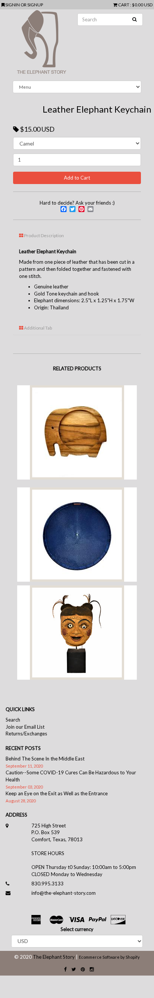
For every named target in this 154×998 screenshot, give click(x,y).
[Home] (77, 44)
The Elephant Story (54, 957)
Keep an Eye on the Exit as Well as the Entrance (57, 793)
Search (13, 720)
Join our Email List (25, 727)
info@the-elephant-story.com (63, 893)
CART (123, 4)
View (76, 441)
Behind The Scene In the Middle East (45, 759)
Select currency (77, 929)
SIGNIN (13, 4)
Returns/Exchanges (26, 734)
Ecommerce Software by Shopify (109, 957)
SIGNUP (35, 4)
